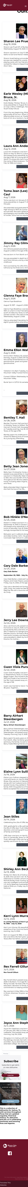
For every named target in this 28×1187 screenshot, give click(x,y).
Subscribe (11, 1075)
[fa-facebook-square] (10, 1153)
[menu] (25, 6)
